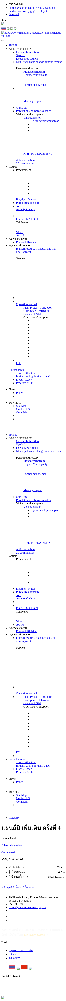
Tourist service (17, 369)
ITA (18, 363)
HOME (13, 45)
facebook (14, 14)
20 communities (25, 163)
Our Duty (21, 107)
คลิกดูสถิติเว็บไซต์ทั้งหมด (17, 887)
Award (20, 235)
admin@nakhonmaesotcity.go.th (27, 907)
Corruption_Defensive (36, 310)
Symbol (20, 55)
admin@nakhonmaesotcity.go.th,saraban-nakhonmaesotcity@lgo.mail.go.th (32, 9)
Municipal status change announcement (39, 61)
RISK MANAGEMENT (38, 153)
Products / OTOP (26, 382)
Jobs (18, 206)
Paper (19, 392)
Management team (34, 71)
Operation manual (26, 304)
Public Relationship (27, 202)
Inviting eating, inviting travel (33, 376)
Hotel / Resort (24, 379)
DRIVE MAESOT (27, 219)
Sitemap (13, 954)
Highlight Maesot (26, 199)
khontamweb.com (34, 934)
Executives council (27, 58)
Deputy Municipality (35, 74)
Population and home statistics (33, 110)
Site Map (21, 405)
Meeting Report (32, 101)
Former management (35, 84)
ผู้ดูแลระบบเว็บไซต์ (21, 950)
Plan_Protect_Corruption (37, 307)
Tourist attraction (26, 373)
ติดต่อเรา (14, 958)
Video (19, 232)
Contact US (23, 409)
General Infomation (27, 52)
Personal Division (26, 242)
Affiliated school (25, 160)
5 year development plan (45, 120)
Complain (21, 412)
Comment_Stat (32, 314)
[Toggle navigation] (2, 40)
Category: (14, 817)
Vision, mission (32, 117)
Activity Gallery (25, 209)
